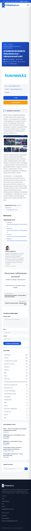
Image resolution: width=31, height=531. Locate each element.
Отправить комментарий (12, 343)
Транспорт (7, 378)
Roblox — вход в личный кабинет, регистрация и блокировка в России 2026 (15, 429)
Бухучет (6, 414)
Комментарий (7, 316)
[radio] (10, 282)
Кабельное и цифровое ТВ (10, 384)
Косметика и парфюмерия (10, 408)
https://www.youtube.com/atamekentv (16, 236)
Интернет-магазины (9, 363)
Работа (6, 405)
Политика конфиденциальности (10, 520)
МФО (5, 372)
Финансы (6, 369)
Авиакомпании (7, 399)
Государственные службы (10, 360)
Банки (5, 375)
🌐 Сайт (15, 98)
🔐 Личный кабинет (15, 102)
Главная (5, 44)
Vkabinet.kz (8, 528)
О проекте (4, 515)
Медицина (6, 366)
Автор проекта (5, 518)
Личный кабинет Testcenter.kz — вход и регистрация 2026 (13, 454)
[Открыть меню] (27, 5)
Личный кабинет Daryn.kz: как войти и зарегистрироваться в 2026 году (12, 448)
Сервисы (10, 44)
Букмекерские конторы (10, 393)
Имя (4, 329)
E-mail (5, 336)
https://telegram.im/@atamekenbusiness (17, 240)
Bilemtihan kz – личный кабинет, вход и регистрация (12, 442)
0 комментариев (13, 63)
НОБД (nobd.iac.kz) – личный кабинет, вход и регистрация (14, 435)
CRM (5, 402)
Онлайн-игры (7, 411)
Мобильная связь (8, 387)
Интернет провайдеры (9, 390)
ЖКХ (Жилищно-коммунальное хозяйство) (15, 381)
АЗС (5, 417)
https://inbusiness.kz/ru (14, 86)
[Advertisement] (15, 26)
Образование (7, 354)
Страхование (7, 396)
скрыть (19, 205)
